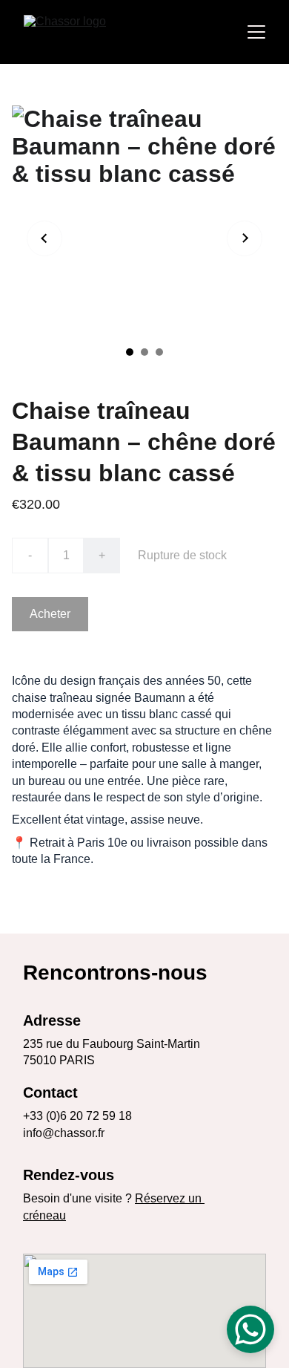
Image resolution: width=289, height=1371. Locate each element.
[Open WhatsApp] (250, 1329)
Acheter (50, 614)
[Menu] (256, 32)
